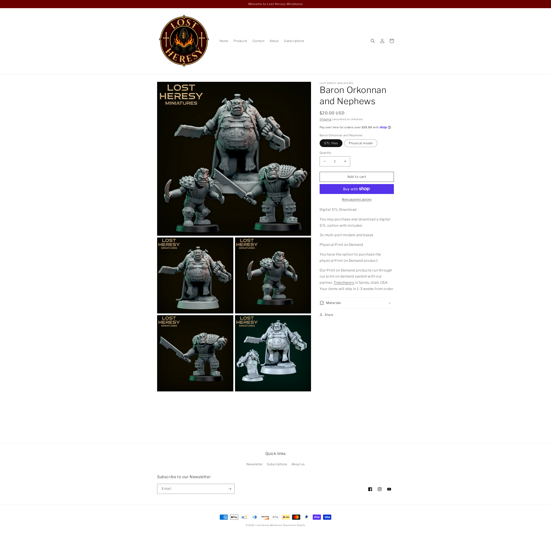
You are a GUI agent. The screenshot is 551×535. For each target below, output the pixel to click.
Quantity (325, 152)
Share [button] (329, 314)
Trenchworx (344, 283)
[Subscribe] (229, 489)
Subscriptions (277, 464)
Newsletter (254, 464)
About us (298, 464)
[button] (373, 41)
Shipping (325, 119)
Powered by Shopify (294, 525)
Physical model (361, 143)
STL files (331, 143)
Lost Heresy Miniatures (268, 525)
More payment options (356, 199)
